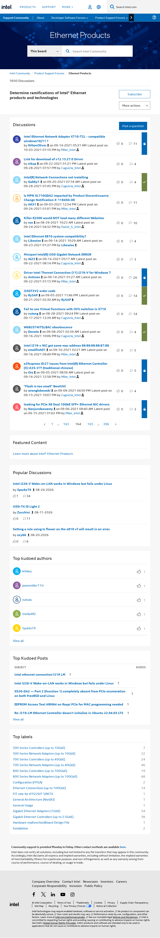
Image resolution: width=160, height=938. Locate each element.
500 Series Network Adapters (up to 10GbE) (44, 753)
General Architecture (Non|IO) (34, 799)
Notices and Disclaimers (125, 917)
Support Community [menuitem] (16, 17)
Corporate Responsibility (49, 885)
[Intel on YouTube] (63, 895)
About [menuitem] (40, 17)
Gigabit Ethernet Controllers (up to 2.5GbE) (43, 816)
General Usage (23, 805)
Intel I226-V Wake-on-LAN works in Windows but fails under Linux (62, 483)
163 (66, 424)
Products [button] (28, 7)
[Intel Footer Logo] (15, 904)
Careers (121, 881)
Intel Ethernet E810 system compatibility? (55, 236)
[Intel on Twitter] (43, 895)
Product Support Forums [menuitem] (110, 17)
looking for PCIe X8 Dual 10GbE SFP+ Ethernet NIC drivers (66, 404)
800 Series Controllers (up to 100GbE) (40, 770)
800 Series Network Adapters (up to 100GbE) (45, 776)
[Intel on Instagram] (72, 895)
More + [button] (67, 7)
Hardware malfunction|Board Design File (41, 822)
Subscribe (135, 94)
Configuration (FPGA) (27, 782)
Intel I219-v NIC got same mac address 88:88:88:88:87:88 (66, 345)
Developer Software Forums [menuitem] (68, 17)
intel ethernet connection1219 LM (39, 674)
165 (90, 424)
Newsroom (90, 881)
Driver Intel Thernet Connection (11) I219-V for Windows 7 (67, 272)
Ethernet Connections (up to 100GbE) (39, 788)
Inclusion (75, 885)
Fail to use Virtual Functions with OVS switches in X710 (65, 309)
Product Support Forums (49, 73)
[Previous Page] (45, 424)
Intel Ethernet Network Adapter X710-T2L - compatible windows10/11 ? (64, 138)
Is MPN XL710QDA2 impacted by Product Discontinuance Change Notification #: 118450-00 (66, 197)
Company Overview (46, 881)
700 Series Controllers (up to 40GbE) (39, 759)
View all (18, 640)
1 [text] (17, 496)
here (123, 847)
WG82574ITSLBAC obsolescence (48, 327)
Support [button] (49, 7)
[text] (14, 496)
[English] (99, 7)
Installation (20, 828)
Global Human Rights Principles (59, 923)
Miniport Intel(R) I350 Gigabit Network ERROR (57, 254)
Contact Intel (71, 881)
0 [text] (17, 518)
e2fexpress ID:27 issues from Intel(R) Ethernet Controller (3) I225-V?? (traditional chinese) (65, 365)
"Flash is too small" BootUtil (45, 386)
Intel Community (20, 73)
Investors (107, 881)
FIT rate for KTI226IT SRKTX (33, 793)
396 (106, 424)
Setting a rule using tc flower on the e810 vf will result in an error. (61, 529)
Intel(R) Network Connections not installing (56, 177)
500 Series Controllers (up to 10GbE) (39, 747)
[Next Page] (115, 424)
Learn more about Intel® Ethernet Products (43, 453)
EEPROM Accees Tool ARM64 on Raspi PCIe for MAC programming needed (68, 704)
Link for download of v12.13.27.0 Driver (53, 159)
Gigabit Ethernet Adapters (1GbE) (36, 811)
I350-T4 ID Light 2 (26, 506)
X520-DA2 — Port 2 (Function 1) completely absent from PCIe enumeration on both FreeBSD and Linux (69, 693)
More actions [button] (131, 105)
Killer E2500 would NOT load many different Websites (64, 218)
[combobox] (97, 51)
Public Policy (93, 885)
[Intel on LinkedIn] (53, 895)
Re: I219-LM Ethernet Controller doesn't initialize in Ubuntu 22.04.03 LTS (68, 713)
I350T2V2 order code (39, 291)
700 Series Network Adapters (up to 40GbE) (44, 765)
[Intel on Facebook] (33, 895)
